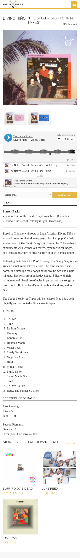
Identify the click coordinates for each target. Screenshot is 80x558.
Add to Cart (64, 195)
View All (71, 443)
